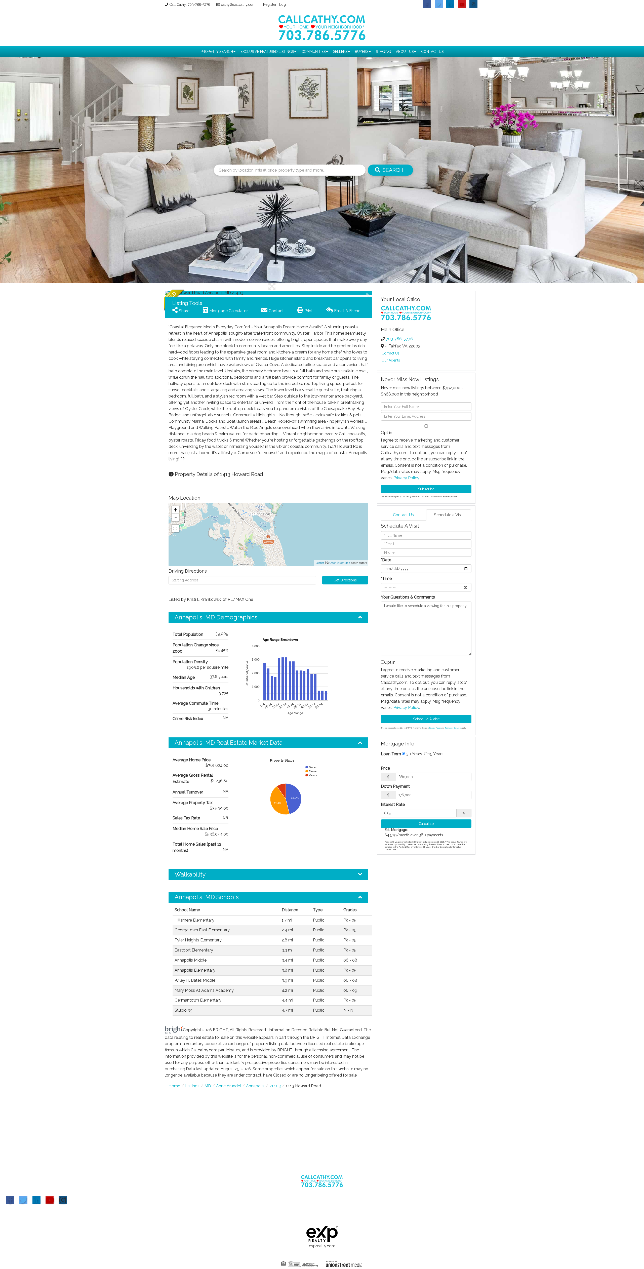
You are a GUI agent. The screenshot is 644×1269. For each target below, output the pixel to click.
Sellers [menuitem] (340, 52)
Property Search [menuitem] (217, 52)
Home (174, 1086)
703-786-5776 (399, 338)
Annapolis (255, 1086)
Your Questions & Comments (408, 597)
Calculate (426, 824)
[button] (390, 170)
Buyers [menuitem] (361, 52)
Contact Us (390, 353)
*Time (386, 578)
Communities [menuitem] (313, 52)
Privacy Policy (406, 477)
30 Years (413, 753)
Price (385, 768)
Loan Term (391, 753)
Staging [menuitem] (383, 52)
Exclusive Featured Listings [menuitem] (267, 52)
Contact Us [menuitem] (432, 52)
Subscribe (426, 489)
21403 (275, 1086)
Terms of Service (453, 728)
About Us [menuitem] (405, 52)
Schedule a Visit (448, 514)
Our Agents (391, 360)
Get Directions (345, 580)
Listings (192, 1086)
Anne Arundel (228, 1086)
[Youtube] (50, 1200)
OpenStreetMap (340, 563)
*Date (386, 560)
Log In (284, 5)
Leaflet (319, 563)
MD (208, 1086)
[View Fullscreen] (175, 528)
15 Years (435, 753)
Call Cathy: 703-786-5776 (189, 5)
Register (269, 5)
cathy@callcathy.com (238, 5)
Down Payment (395, 786)
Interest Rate (393, 804)
